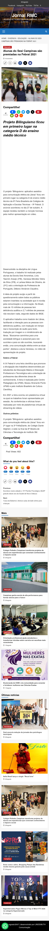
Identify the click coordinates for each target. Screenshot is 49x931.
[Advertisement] (24, 163)
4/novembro (9, 58)
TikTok (36, 5)
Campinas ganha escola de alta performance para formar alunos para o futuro (22, 596)
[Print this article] (12, 115)
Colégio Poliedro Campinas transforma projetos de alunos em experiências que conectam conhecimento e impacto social (24, 552)
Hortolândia (8, 727)
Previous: (24, 491)
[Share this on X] (32, 112)
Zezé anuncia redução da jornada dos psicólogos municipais (22, 733)
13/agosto (8, 688)
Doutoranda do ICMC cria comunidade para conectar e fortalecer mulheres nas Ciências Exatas (24, 684)
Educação (7, 47)
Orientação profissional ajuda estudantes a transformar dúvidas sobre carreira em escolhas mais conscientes (24, 640)
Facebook (11, 5)
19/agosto (8, 645)
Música (6, 771)
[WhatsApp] (18, 112)
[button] (3, 31)
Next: (22, 501)
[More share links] (21, 115)
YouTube (29, 5)
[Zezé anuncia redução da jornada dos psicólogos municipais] (24, 714)
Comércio (7, 903)
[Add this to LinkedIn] (28, 112)
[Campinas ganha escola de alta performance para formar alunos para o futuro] (24, 577)
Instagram (20, 5)
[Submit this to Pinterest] (38, 112)
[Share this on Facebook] (13, 112)
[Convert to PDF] (16, 115)
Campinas (7, 859)
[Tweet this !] (23, 112)
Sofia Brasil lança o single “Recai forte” (18, 776)
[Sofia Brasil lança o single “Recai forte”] (24, 758)
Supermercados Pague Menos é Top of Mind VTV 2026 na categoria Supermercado (24, 910)
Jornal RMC (24, 15)
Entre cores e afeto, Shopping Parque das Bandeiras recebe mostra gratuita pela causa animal (23, 865)
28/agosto (8, 558)
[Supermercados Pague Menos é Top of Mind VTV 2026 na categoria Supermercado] (24, 890)
